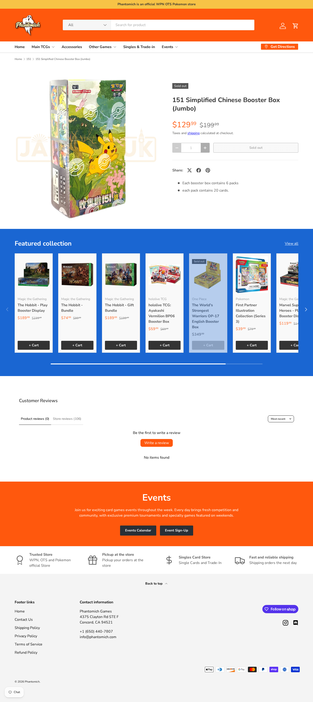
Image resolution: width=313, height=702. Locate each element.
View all (291, 243)
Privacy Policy (26, 636)
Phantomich (32, 681)
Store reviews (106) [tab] (67, 419)
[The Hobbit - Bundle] (77, 274)
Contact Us (24, 619)
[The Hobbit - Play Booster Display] (34, 274)
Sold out (256, 147)
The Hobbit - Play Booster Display (32, 308)
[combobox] (159, 25)
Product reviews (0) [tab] (35, 419)
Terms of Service (28, 644)
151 (28, 59)
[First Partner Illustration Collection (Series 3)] (252, 274)
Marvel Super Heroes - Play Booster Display (292, 311)
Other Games (100, 46)
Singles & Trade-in (139, 46)
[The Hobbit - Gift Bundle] (121, 274)
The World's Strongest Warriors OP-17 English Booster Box (205, 316)
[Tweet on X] (189, 170)
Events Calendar (138, 530)
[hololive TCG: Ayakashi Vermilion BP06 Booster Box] (164, 274)
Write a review (156, 442)
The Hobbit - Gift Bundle (119, 308)
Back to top (154, 583)
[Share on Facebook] (198, 170)
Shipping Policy (27, 627)
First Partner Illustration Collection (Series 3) (251, 313)
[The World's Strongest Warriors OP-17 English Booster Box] (208, 274)
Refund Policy (26, 652)
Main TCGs (41, 46)
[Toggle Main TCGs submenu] (53, 47)
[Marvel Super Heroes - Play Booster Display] (295, 274)
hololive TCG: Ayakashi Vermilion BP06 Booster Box (161, 313)
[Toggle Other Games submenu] (115, 47)
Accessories (72, 46)
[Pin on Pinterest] (207, 170)
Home (20, 46)
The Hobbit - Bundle (72, 308)
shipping (193, 133)
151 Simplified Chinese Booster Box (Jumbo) (63, 59)
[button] (296, 26)
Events (167, 46)
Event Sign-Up (176, 530)
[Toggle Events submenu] (176, 47)
